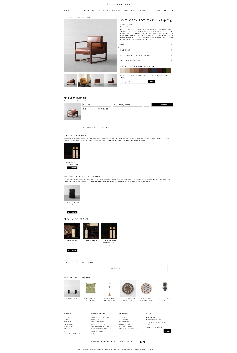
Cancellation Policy (97, 322)
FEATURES (124, 45)
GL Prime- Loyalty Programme (127, 328)
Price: (84, 109)
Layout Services (123, 319)
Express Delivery (130, 10)
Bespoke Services (123, 322)
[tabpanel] (70, 80)
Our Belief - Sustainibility (72, 333)
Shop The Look (68, 328)
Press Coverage (69, 326)
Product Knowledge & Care (100, 326)
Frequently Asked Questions (100, 317)
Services (143, 10)
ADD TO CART (72, 168)
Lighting (86, 10)
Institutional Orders (125, 326)
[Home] (118, 4)
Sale (150, 10)
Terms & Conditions (140, 349)
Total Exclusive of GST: (90, 127)
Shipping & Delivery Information (101, 328)
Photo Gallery (69, 324)
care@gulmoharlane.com (154, 319)
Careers (66, 319)
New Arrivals (116, 10)
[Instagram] (114, 342)
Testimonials (68, 322)
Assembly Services (124, 324)
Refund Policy (95, 319)
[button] (172, 10)
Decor (77, 10)
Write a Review (87, 263)
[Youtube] (111, 342)
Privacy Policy (153, 349)
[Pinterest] (108, 342)
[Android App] (144, 341)
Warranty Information (98, 324)
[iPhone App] (140, 341)
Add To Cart (162, 105)
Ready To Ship (103, 10)
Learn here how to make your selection (75, 101)
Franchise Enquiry (97, 331)
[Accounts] (168, 10)
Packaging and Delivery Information (135, 55)
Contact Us (95, 333)
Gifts (158, 10)
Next (118, 46)
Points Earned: (103, 109)
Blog (65, 331)
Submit (167, 331)
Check (151, 82)
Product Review (72, 263)
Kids (93, 10)
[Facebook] (101, 342)
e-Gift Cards (122, 317)
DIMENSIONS (125, 50)
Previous (63, 46)
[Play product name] (164, 20)
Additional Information (130, 60)
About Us (67, 317)
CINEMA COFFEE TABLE (72, 298)
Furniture (67, 10)
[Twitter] (104, 342)
